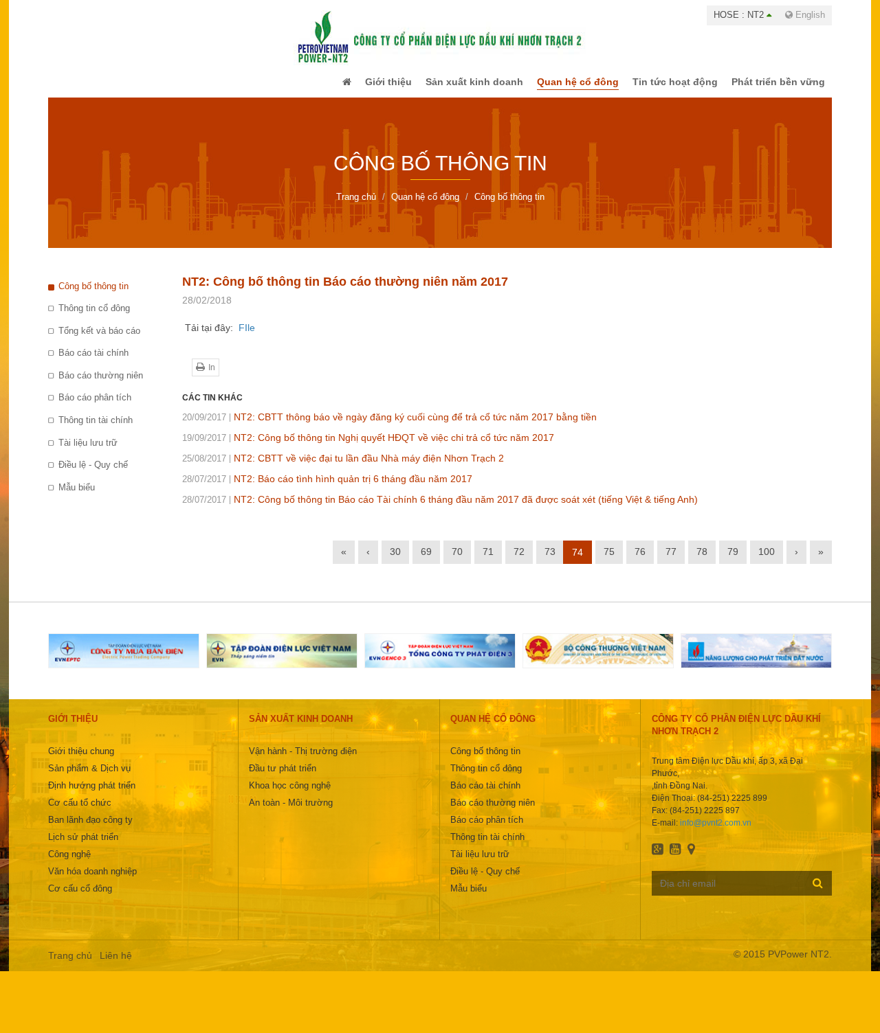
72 (519, 561)
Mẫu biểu (76, 497)
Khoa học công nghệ (290, 795)
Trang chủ (70, 965)
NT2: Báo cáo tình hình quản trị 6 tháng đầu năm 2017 (327, 488)
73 (550, 561)
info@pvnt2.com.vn (715, 832)
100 (766, 561)
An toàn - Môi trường (291, 812)
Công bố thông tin (93, 296)
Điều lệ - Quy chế (93, 474)
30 (395, 561)
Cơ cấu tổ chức (79, 812)
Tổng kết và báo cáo (99, 340)
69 (426, 561)
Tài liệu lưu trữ (88, 452)
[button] (318, 86)
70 (457, 561)
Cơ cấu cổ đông (80, 898)
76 (640, 561)
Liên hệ (116, 965)
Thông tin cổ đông (94, 318)
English (809, 15)
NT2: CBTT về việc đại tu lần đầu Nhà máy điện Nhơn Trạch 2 (343, 467)
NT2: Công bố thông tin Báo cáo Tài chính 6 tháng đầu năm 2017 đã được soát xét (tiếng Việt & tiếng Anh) (440, 508)
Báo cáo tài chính (93, 362)
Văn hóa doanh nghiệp (92, 881)
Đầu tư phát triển (282, 778)
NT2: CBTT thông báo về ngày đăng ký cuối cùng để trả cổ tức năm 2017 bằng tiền (389, 426)
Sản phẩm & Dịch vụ (89, 778)
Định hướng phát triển (91, 795)
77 (671, 561)
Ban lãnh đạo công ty (90, 829)
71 (488, 561)
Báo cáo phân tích (94, 407)
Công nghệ (69, 864)
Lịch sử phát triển (83, 846)
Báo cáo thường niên (100, 385)
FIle (247, 337)
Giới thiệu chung (81, 761)
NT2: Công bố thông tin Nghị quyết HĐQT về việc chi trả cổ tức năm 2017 (368, 447)
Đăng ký (817, 892)
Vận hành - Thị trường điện (303, 761)
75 (609, 561)
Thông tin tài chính (95, 429)
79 (732, 561)
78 (701, 561)
